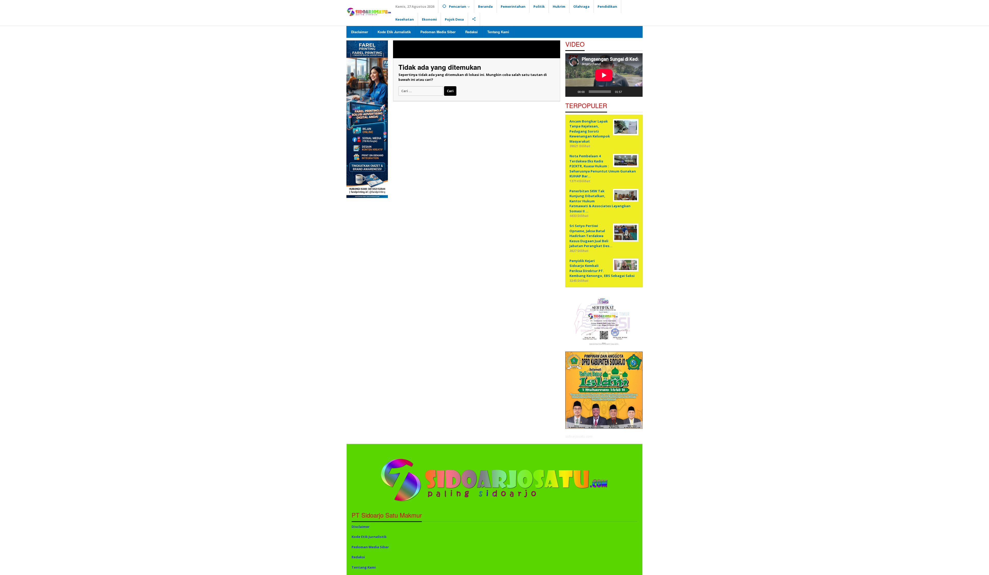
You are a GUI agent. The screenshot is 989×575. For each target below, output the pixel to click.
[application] (604, 75)
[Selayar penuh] (635, 91)
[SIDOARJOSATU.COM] (368, 11)
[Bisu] (627, 91)
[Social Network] (474, 19)
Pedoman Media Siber (370, 547)
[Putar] (572, 91)
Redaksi (358, 557)
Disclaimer (361, 526)
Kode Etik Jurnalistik (369, 536)
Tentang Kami (364, 567)
